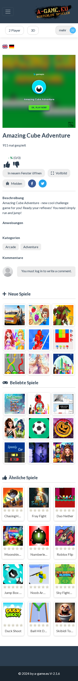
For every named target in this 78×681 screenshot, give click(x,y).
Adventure (30, 247)
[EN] (5, 46)
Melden (16, 183)
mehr (62, 30)
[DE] (12, 46)
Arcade (10, 247)
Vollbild (61, 173)
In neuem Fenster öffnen (25, 173)
